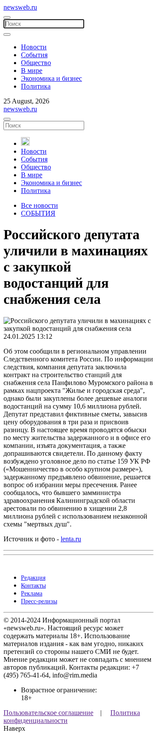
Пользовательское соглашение (48, 712)
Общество (36, 62)
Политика (36, 86)
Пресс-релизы (39, 601)
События (34, 54)
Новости (34, 47)
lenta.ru (71, 539)
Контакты (33, 585)
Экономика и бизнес (51, 78)
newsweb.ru (20, 7)
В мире (31, 70)
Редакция (33, 577)
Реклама (31, 593)
